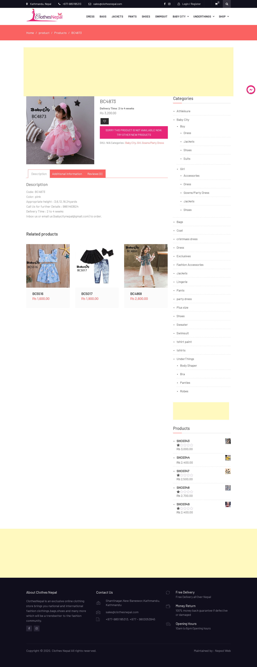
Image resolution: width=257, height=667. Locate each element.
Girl (139, 142)
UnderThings (202, 16)
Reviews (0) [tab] (94, 174)
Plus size (182, 307)
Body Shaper (188, 365)
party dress (184, 299)
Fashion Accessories (190, 264)
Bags (103, 16)
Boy (182, 126)
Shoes (146, 16)
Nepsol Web (223, 650)
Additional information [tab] (67, 174)
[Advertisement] (128, 71)
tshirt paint (184, 342)
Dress (90, 16)
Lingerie (182, 282)
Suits (187, 158)
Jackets (117, 16)
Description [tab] (39, 174)
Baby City (179, 16)
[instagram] (37, 628)
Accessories (191, 175)
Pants (132, 16)
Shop (222, 16)
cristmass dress (187, 239)
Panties (185, 382)
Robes (184, 391)
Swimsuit (161, 16)
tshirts (181, 350)
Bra (182, 374)
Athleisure (183, 111)
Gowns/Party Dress (153, 142)
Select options (48, 265)
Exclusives (184, 256)
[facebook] (29, 628)
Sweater (182, 324)
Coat (180, 230)
